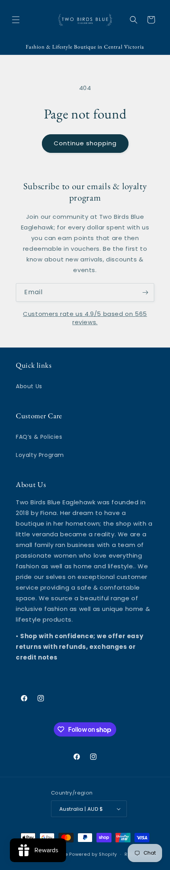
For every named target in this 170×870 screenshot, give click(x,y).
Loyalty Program (40, 455)
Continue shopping (85, 143)
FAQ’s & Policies (39, 437)
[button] (16, 19)
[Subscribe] (145, 292)
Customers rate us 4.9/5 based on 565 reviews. (85, 318)
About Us (29, 386)
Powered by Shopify (93, 854)
